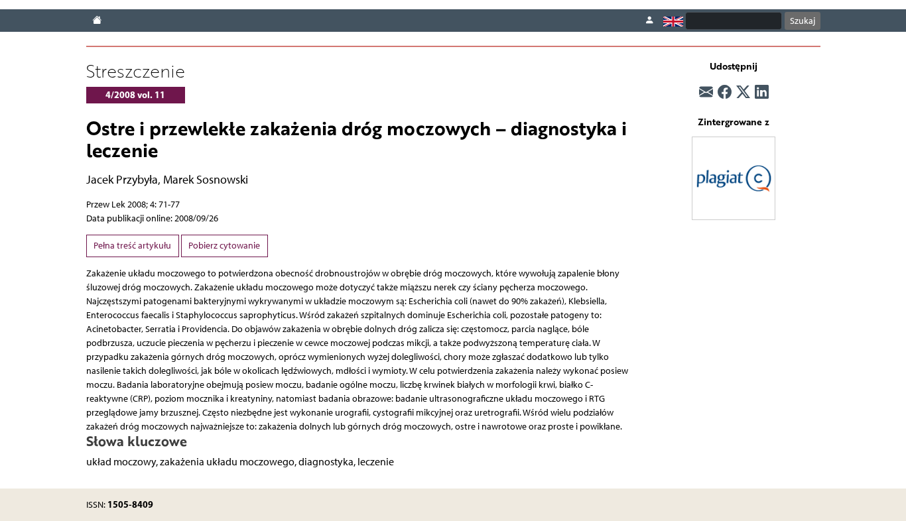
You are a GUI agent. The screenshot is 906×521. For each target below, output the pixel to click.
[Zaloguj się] (649, 21)
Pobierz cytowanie (224, 245)
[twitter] (743, 92)
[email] (706, 92)
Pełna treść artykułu (132, 245)
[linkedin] (762, 92)
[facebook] (725, 92)
